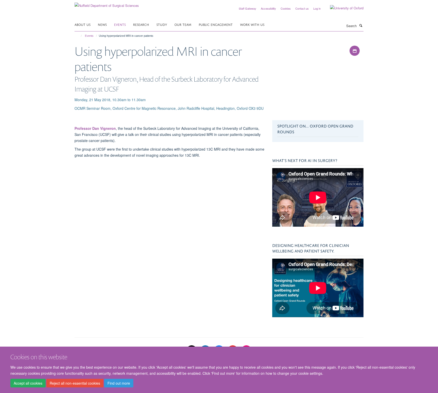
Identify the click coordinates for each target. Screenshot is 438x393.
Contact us (302, 8)
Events (120, 24)
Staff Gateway (247, 8)
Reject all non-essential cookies (75, 383)
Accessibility (268, 8)
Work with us (252, 24)
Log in (317, 8)
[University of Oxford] (342, 8)
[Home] (79, 36)
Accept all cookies (28, 383)
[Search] (360, 25)
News (102, 24)
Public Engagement (216, 24)
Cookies (286, 8)
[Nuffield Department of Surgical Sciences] (107, 3)
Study (161, 24)
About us (82, 24)
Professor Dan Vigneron (95, 128)
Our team (182, 24)
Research (141, 24)
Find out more (118, 383)
